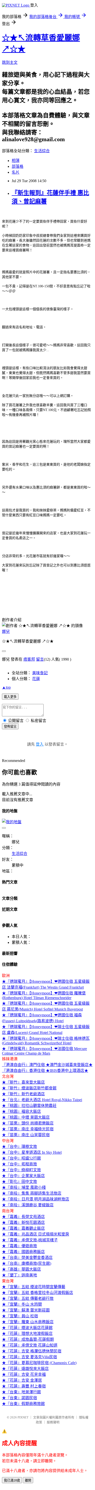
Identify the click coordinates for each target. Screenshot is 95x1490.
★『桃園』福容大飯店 (21, 1111)
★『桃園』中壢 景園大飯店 (26, 1117)
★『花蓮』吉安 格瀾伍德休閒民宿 (31, 1351)
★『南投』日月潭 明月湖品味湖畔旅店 (35, 1199)
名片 (15, 172)
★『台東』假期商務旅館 (23, 1404)
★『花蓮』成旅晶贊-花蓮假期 (28, 1339)
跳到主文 (10, 62)
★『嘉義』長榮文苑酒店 (23, 1217)
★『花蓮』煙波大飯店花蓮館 (27, 1328)
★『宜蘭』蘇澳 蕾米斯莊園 (26, 1310)
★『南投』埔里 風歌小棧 (24, 1187)
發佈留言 (10, 726)
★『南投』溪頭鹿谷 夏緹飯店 (28, 1205)
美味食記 (40, 673)
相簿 (15, 161)
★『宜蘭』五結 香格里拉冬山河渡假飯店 (37, 1293)
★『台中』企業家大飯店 (23, 1176)
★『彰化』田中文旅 (19, 1182)
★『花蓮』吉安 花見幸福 (24, 1374)
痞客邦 (29, 659)
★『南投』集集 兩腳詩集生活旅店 (31, 1193)
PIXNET (23, 1417)
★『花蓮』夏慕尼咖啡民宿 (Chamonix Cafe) (39, 1363)
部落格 (17, 166)
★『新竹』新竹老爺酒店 (23, 1094)
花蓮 (36, 679)
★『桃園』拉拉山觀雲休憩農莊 (29, 1106)
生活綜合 (42, 151)
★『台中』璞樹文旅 (19, 1146)
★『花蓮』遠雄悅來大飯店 (25, 1369)
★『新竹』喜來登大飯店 (23, 1082)
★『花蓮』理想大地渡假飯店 (27, 1333)
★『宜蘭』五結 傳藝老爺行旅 (28, 1298)
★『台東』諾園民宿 (19, 1398)
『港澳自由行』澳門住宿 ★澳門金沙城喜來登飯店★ (47, 1065)
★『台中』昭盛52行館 (21, 1158)
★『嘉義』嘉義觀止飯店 (23, 1228)
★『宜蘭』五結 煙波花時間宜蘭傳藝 (33, 1287)
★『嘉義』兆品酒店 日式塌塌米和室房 (35, 1234)
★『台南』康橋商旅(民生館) (26, 1263)
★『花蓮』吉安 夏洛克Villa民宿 (29, 1357)
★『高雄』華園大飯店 (21, 1269)
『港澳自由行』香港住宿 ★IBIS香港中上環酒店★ (45, 1070)
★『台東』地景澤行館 (21, 1392)
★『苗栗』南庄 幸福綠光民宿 (28, 1129)
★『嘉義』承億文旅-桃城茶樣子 (30, 1240)
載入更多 (10, 697)
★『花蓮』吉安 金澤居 (22, 1380)
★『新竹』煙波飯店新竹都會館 (29, 1088)
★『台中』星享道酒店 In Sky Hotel (32, 1152)
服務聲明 (53, 1422)
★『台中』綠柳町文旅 (21, 1170)
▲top (6, 687)
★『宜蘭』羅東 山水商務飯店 (28, 1322)
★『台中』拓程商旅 (19, 1164)
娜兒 (6, 631)
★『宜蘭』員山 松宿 (20, 1316)
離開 (28, 1480)
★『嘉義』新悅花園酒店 (23, 1222)
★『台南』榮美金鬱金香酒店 (27, 1258)
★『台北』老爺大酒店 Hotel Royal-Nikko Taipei (42, 1100)
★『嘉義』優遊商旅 (19, 1246)
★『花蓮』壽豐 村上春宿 (24, 1386)
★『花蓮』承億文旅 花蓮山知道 (29, 1345)
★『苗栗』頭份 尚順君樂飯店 (28, 1123)
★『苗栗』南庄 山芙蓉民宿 (26, 1135)
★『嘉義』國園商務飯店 (23, 1252)
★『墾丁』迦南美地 (19, 1275)
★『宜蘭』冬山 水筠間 (22, 1304)
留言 (40, 659)
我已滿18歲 (12, 1480)
